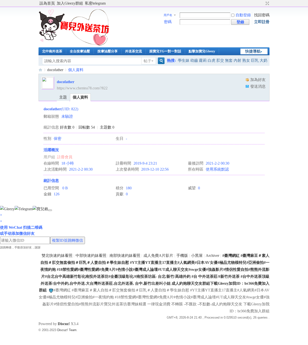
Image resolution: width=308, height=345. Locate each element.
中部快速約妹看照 (91, 255)
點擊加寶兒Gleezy (202, 51)
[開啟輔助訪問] (263, 3)
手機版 (182, 255)
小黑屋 (197, 255)
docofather (55, 70)
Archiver (212, 255)
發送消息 (258, 86)
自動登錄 (243, 15)
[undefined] (50, 210)
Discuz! (64, 324)
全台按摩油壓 (80, 51)
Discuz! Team (67, 330)
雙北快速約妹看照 (57, 255)
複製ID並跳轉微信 (67, 240)
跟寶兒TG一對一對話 (165, 51)
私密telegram (95, 3)
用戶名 (168, 15)
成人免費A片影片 (158, 255)
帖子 (147, 61)
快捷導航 (253, 51)
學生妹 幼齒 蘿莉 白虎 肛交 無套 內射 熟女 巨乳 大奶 (222, 60)
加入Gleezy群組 (70, 3)
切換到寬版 (267, 3)
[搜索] (160, 61)
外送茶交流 (133, 51)
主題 (63, 97)
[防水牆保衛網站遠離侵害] (51, 290)
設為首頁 (47, 3)
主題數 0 (107, 127)
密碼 (168, 22)
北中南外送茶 (52, 51)
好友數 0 (67, 127)
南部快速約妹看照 (124, 255)
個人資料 (80, 97)
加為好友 (258, 80)
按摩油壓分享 (107, 51)
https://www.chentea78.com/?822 (82, 88)
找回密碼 (262, 15)
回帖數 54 (86, 127)
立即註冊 (262, 22)
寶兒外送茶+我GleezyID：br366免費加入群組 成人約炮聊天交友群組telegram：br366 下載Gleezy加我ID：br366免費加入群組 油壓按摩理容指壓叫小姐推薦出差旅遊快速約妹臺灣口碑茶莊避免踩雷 (40, 69)
